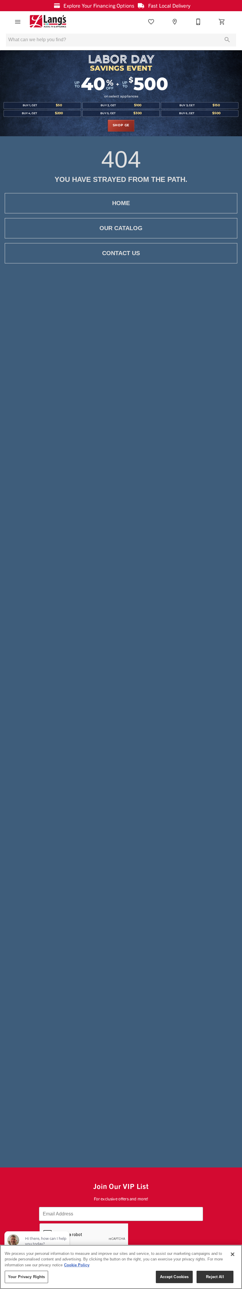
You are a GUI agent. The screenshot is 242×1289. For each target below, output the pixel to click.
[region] (121, 1267)
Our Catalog (121, 228)
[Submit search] (227, 39)
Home (121, 203)
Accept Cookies (174, 1277)
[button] (18, 22)
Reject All (215, 1277)
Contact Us (121, 253)
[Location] (175, 22)
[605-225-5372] (198, 22)
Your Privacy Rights (26, 1277)
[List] (151, 22)
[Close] (232, 1254)
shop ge (121, 125)
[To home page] (48, 22)
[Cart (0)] (222, 22)
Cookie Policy (76, 1265)
